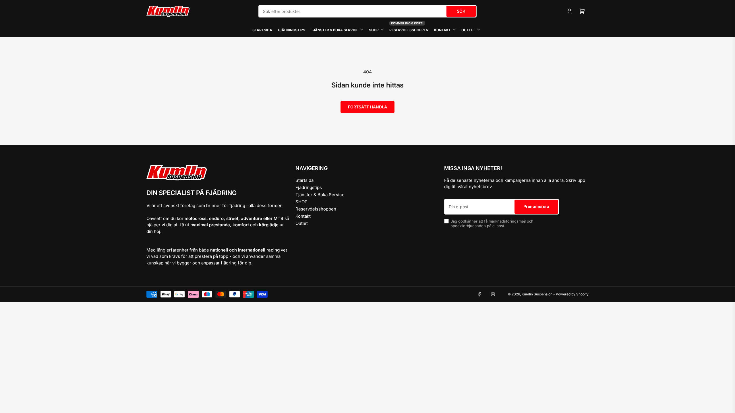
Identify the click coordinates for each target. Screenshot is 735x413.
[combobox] (367, 11)
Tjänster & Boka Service (334, 30)
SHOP (374, 30)
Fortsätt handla (367, 106)
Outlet (468, 30)
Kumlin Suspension (537, 294)
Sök (461, 11)
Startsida (262, 30)
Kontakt (442, 30)
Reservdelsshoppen (408, 27)
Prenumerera (536, 206)
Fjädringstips (291, 30)
